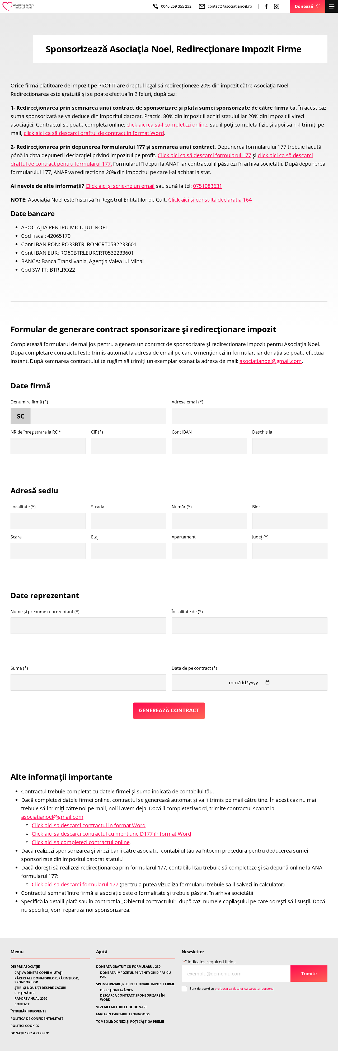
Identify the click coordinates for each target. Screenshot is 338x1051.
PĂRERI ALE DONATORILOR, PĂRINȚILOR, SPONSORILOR (47, 980)
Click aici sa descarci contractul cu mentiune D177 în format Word (111, 833)
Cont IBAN (182, 432)
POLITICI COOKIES (25, 1026)
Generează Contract (169, 710)
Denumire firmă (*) (29, 401)
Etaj (94, 537)
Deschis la (262, 432)
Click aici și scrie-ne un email (120, 185)
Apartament (184, 537)
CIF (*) (97, 432)
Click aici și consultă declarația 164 (210, 199)
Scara (16, 537)
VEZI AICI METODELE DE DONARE (121, 1007)
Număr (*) (182, 506)
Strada (97, 506)
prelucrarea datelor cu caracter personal (244, 988)
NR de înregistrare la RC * (36, 432)
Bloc (256, 506)
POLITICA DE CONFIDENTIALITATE (37, 1019)
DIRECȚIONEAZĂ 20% (116, 990)
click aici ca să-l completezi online (166, 124)
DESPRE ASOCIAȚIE (25, 967)
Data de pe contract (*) (194, 668)
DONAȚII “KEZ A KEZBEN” (30, 1033)
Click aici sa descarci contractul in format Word (88, 825)
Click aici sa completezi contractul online (80, 842)
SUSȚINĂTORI (25, 993)
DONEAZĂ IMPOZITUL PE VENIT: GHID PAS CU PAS (135, 975)
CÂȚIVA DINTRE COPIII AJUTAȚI (39, 973)
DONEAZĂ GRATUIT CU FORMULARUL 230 (128, 967)
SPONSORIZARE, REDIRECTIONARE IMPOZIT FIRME (135, 984)
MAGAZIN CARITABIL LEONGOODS (123, 1014)
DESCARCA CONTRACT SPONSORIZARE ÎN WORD (132, 997)
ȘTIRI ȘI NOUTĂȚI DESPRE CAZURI (40, 988)
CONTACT (22, 1004)
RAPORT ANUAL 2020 (31, 999)
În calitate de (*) (187, 611)
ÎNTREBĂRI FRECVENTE (28, 1011)
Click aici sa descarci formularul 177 (76, 884)
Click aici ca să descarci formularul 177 (204, 155)
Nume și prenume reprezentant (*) (45, 611)
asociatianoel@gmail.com (271, 361)
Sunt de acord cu (232, 988)
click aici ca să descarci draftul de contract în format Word (94, 133)
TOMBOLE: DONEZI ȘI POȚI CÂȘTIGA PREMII (130, 1022)
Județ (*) (260, 537)
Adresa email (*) (187, 401)
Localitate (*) (23, 506)
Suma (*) (19, 668)
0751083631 (207, 185)
